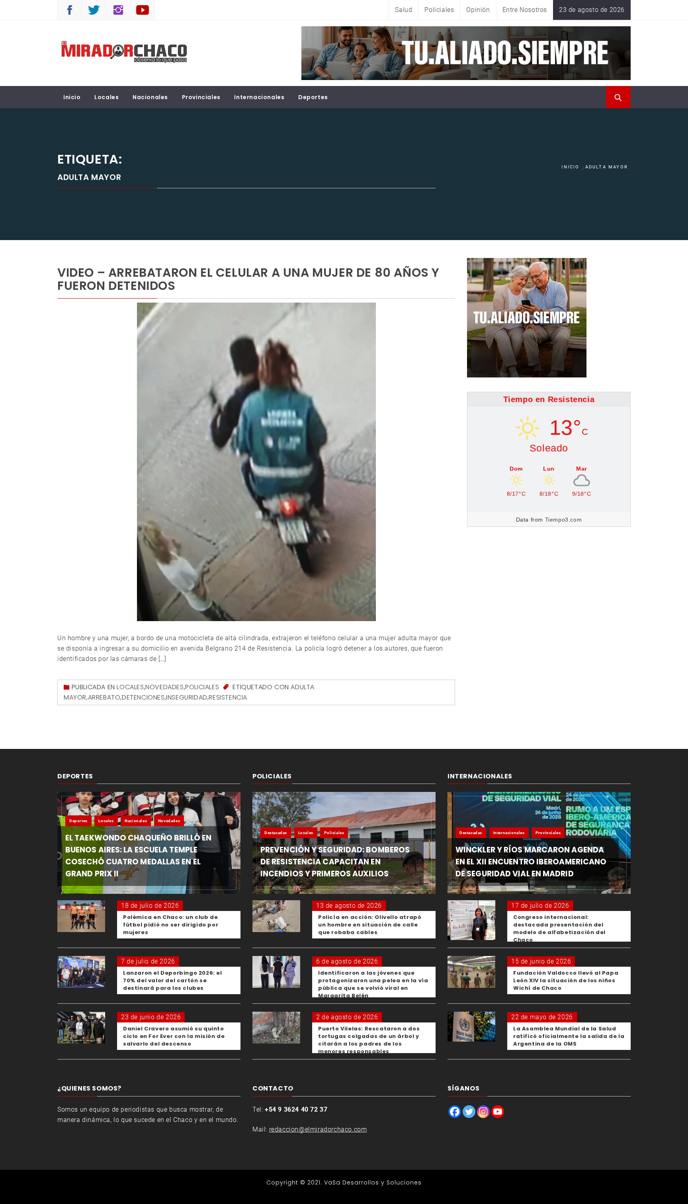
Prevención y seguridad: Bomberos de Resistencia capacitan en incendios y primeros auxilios (335, 861)
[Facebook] (454, 1111)
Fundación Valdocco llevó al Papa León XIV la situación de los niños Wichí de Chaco (565, 980)
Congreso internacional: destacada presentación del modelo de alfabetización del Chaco (559, 928)
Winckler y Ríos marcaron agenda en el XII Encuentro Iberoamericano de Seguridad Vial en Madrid (530, 861)
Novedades (164, 687)
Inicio (72, 97)
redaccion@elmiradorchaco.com (318, 1129)
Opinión (478, 10)
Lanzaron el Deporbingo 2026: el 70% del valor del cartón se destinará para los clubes (172, 980)
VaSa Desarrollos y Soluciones (373, 1182)
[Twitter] (469, 1111)
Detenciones (143, 697)
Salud (403, 10)
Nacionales (150, 97)
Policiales (439, 10)
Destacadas (275, 833)
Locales (106, 97)
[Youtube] (497, 1111)
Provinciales (201, 97)
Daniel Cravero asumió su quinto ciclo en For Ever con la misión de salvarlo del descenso (174, 1036)
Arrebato (104, 697)
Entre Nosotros (524, 10)
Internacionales (259, 97)
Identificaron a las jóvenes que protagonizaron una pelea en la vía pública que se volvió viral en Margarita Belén (373, 984)
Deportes (313, 97)
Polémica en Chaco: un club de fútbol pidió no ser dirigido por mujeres (170, 924)
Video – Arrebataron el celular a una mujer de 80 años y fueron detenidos (248, 279)
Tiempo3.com (563, 519)
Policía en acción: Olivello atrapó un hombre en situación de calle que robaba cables (369, 924)
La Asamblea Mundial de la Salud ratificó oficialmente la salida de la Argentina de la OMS (568, 1036)
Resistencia (228, 697)
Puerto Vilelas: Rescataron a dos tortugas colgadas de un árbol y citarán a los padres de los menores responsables (369, 1040)
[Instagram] (483, 1111)
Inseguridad (186, 697)
